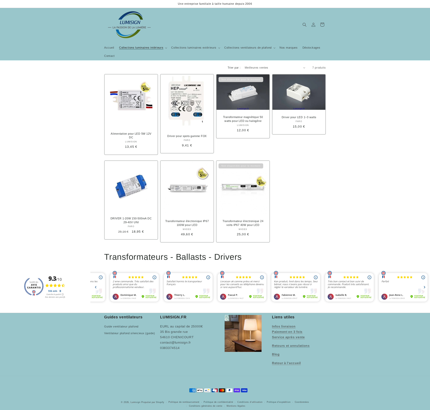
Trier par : (234, 67)
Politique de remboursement (183, 402)
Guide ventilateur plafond (121, 326)
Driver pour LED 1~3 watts (299, 117)
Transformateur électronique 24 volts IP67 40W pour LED (243, 223)
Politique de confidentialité (218, 402)
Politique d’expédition (278, 402)
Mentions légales (236, 406)
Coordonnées (302, 402)
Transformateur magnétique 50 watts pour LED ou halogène (243, 118)
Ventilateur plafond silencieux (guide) (129, 333)
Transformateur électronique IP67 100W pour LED (187, 223)
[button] (143, 48)
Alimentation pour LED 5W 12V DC (131, 135)
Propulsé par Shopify (152, 402)
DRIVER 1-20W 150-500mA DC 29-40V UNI (131, 220)
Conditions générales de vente (205, 406)
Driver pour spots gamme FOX (187, 135)
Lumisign (135, 402)
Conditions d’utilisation (250, 402)
